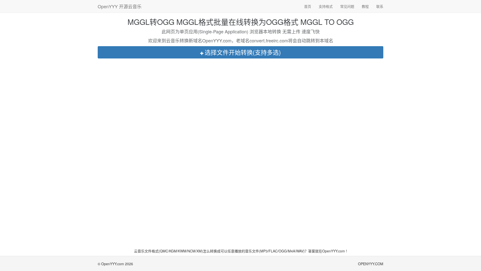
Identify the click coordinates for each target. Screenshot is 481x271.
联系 (379, 6)
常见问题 (347, 6)
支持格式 (326, 6)
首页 (307, 6)
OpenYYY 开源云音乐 (120, 6)
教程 (365, 6)
